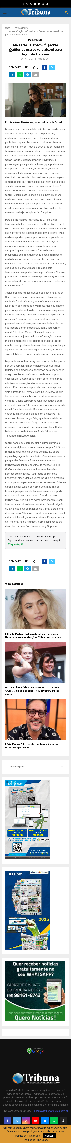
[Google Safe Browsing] (35, 1053)
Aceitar (49, 1135)
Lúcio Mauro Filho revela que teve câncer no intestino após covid (31, 746)
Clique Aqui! (15, 544)
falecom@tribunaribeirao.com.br (50, 1111)
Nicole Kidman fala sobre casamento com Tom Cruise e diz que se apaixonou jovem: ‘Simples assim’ (32, 690)
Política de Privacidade (36, 1140)
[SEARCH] (62, 766)
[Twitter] (17, 1120)
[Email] (45, 1120)
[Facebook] (7, 1120)
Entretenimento (35, 40)
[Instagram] (26, 1120)
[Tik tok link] (47, 4)
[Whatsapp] (54, 1120)
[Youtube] (35, 1120)
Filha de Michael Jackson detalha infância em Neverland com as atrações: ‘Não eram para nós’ (33, 636)
